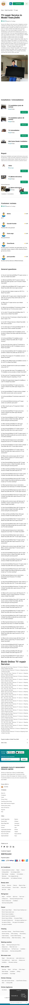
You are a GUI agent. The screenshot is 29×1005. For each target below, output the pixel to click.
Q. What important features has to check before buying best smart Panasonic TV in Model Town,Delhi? (12, 577)
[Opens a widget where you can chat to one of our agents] (18, 996)
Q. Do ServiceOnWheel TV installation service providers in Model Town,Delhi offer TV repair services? (12, 340)
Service (23, 870)
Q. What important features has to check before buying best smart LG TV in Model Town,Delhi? (12, 440)
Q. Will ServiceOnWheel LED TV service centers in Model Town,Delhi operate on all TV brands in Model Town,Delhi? (13, 281)
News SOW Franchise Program (8, 803)
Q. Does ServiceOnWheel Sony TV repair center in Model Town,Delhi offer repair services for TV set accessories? (13, 633)
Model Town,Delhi (9, 10)
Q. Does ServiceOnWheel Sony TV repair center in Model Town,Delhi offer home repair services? (13, 611)
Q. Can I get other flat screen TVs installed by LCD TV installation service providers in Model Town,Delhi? (13, 371)
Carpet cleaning (5, 935)
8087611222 (6, 854)
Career (2, 797)
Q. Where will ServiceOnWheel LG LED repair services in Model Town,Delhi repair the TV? (12, 424)
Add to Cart (24, 112)
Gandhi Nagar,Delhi (5, 819)
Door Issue (21, 896)
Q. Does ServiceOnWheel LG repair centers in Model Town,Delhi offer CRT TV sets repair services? (13, 445)
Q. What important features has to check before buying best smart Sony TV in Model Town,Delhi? (12, 622)
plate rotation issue (20, 958)
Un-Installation (20, 874)
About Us (3, 793)
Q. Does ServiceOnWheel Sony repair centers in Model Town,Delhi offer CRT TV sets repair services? (13, 627)
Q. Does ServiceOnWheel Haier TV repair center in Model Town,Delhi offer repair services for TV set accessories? (13, 541)
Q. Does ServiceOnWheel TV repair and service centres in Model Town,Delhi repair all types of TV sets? (12, 386)
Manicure (9, 885)
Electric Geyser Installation (8, 914)
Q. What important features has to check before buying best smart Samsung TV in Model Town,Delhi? (13, 485)
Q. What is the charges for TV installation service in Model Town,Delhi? (13, 356)
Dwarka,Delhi (4, 821)
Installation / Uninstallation (7, 193)
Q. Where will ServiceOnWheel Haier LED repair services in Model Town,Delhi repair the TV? (12, 514)
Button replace (5, 951)
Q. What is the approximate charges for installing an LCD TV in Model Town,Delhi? (13, 381)
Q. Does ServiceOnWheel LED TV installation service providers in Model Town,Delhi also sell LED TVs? (13, 351)
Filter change (22, 969)
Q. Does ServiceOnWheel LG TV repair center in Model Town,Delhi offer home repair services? (12, 429)
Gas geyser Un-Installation (18, 922)
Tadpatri (16, 831)
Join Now (6, 786)
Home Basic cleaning (6, 931)
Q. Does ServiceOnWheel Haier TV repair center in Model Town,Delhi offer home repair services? (13, 519)
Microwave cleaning (13, 962)
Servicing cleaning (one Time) (16, 898)
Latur (15, 827)
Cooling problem (5, 872)
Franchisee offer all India (6, 801)
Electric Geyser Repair (7, 909)
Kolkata (16, 829)
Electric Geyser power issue (8, 912)
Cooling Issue (5, 898)
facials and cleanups (6, 887)
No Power (9, 896)
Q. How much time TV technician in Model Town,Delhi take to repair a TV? (13, 318)
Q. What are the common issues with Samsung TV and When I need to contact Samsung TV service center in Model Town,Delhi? (13, 503)
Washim (16, 819)
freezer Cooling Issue (6, 900)
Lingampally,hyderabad (6, 829)
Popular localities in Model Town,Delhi (10, 739)
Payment (3, 809)
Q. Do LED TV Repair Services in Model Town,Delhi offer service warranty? (13, 322)
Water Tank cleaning (16, 937)
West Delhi (16, 825)
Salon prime (23, 887)
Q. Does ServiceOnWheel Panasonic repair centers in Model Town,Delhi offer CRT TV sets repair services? (13, 582)
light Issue (15, 896)
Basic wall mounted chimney (8, 980)
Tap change (12, 973)
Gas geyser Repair (18, 918)
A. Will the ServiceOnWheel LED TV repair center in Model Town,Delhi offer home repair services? (13, 287)
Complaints (3, 795)
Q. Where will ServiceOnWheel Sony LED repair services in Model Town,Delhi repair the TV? (12, 606)
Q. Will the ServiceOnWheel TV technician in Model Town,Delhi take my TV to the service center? (13, 308)
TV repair (16, 10)
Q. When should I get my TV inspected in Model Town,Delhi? (12, 406)
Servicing (4, 969)
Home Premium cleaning (18, 931)
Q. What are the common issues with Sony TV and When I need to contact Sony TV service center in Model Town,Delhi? (13, 639)
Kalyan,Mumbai (17, 833)
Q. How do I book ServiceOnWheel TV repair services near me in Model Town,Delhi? (13, 275)
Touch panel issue (6, 960)
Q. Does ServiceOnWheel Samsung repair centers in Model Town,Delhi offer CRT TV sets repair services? (13, 490)
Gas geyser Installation (7, 924)
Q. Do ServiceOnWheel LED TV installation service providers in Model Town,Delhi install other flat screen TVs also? (13, 333)
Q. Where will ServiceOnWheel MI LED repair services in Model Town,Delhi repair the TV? (11, 651)
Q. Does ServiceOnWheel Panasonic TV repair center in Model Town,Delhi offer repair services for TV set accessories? (13, 588)
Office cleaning (14, 933)
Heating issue (22, 960)
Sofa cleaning (23, 933)
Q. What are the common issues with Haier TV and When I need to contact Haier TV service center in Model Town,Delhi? (13, 548)
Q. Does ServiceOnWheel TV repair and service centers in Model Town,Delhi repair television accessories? (12, 412)
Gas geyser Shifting (6, 922)
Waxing (3, 885)
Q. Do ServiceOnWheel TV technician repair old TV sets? (13, 397)
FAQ (2, 811)
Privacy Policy (4, 799)
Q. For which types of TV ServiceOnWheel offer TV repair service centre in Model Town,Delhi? (13, 327)
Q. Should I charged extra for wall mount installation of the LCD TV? (13, 366)
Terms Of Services (5, 807)
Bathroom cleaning (6, 937)
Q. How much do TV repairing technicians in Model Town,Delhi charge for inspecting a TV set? (13, 376)
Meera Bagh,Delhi (5, 823)
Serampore (16, 823)
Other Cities (4, 742)
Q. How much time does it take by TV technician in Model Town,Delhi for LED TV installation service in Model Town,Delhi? (13, 346)
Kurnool (2, 827)
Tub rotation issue (6, 948)
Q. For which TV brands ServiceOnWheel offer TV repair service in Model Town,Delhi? (13, 313)
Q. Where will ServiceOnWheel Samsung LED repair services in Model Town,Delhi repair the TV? (13, 469)
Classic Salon (16, 887)
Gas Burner (4, 989)
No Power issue (15, 948)
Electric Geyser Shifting (7, 918)
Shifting (18, 971)
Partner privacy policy (5, 805)
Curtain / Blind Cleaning (16, 935)
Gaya (15, 835)
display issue (5, 946)
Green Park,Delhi (4, 833)
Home (2, 10)
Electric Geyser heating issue (20, 909)
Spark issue (14, 960)
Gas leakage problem (15, 872)
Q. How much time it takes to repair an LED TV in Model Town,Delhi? (12, 292)
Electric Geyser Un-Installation (8, 916)
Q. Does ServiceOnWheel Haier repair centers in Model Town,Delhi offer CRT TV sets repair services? (13, 535)
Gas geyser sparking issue (21, 920)
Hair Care (4, 889)
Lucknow (3, 825)
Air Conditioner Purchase (16, 878)
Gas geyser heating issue (7, 920)
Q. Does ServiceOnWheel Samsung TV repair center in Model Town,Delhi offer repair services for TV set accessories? (13, 496)
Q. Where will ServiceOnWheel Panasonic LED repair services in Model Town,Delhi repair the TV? (13, 559)
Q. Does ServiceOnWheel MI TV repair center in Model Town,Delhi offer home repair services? (12, 656)
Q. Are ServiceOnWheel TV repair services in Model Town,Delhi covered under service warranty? (13, 392)
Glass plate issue (10, 958)
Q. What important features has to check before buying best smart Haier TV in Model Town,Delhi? (12, 531)
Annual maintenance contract (8, 870)
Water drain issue (13, 946)
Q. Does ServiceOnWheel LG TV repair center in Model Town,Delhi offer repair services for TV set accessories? (12, 451)
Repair (21, 193)
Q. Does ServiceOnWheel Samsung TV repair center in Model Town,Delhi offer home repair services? (13, 474)
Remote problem (5, 878)
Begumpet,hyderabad (5, 831)
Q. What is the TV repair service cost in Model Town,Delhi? (12, 303)
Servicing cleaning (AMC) (7, 902)
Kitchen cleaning (5, 933)
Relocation (4, 876)
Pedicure (15, 885)
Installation (12, 874)
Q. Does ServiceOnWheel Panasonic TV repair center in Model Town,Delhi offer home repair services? (13, 564)
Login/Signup (18, 3)
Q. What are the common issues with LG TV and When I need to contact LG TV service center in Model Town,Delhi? (12, 457)
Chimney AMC (9, 982)
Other (9, 889)
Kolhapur (16, 821)
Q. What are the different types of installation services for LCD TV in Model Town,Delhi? (13, 361)
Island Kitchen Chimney (21, 980)
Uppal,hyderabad (4, 835)
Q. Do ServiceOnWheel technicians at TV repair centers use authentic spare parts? (12, 402)
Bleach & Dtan (22, 885)
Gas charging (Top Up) (13, 876)
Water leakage (5, 874)
